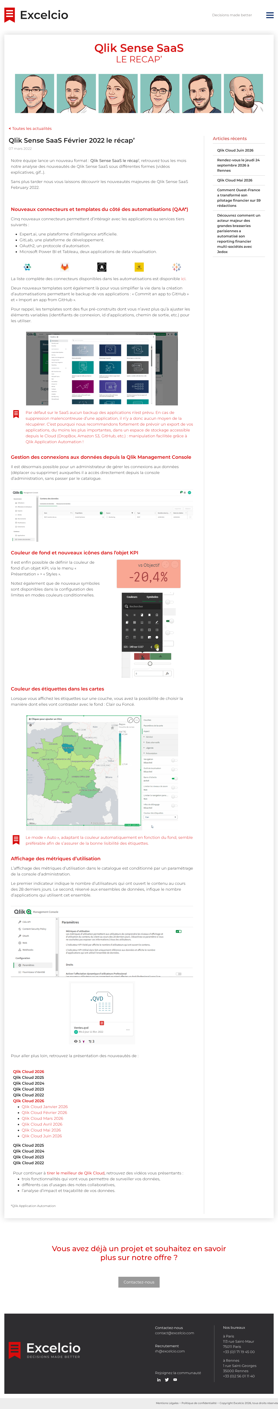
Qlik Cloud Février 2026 (44, 1112)
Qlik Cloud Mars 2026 (42, 1118)
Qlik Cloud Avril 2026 (42, 1124)
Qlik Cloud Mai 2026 (41, 1130)
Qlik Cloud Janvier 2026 (45, 1106)
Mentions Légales (167, 1403)
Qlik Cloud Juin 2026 (42, 1136)
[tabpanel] (102, 1121)
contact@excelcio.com (174, 1333)
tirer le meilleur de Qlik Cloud (75, 1173)
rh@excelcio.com (170, 1351)
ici (183, 278)
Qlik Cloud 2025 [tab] (28, 1077)
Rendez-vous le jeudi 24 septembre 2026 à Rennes (238, 165)
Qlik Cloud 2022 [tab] (28, 1095)
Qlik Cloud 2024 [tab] (28, 1083)
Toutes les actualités (30, 128)
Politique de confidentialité (199, 1403)
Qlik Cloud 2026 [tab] (28, 1071)
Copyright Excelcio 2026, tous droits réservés (249, 1403)
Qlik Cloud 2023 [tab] (28, 1089)
